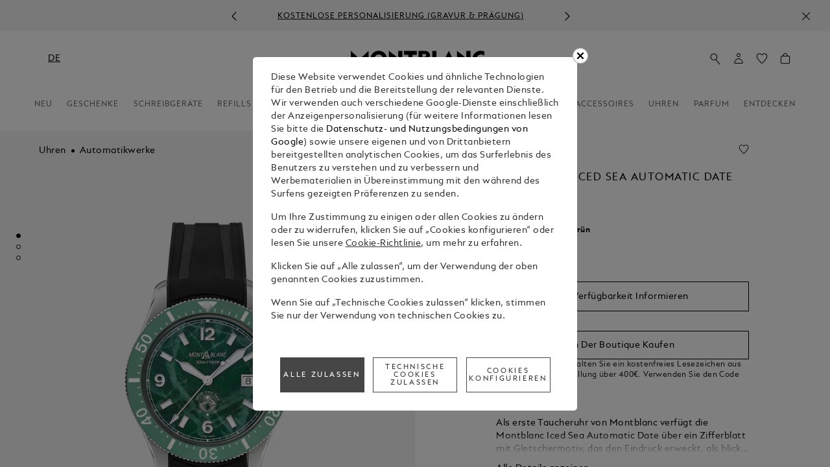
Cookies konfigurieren (508, 375)
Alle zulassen (321, 375)
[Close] (580, 56)
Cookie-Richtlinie (383, 243)
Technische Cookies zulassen (415, 375)
